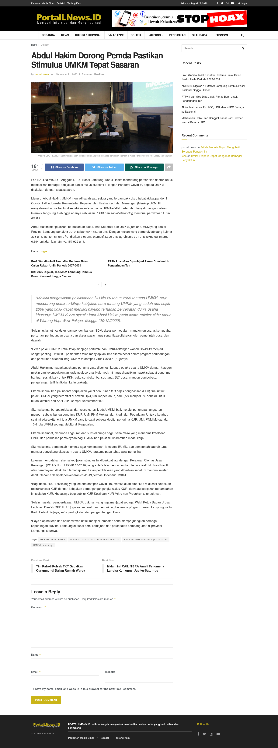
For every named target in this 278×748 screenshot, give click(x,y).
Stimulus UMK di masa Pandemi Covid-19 (94, 539)
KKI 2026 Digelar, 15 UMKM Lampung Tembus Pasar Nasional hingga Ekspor (61, 274)
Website (110, 672)
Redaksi (61, 3)
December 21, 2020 (66, 74)
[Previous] (99, 284)
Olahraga (199, 35)
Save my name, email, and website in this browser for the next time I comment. (85, 689)
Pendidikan (177, 35)
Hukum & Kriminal (88, 35)
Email (36, 672)
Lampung (154, 35)
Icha (184, 156)
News (65, 35)
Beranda (48, 35)
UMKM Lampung (43, 545)
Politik (136, 35)
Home (34, 44)
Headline (99, 74)
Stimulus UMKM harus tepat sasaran (146, 539)
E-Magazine (116, 35)
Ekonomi (221, 35)
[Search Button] (243, 48)
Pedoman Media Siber (42, 3)
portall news (42, 74)
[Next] (105, 284)
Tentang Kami (74, 3)
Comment (38, 607)
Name (36, 654)
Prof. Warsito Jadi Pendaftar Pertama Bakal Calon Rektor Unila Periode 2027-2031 (59, 263)
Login (243, 3)
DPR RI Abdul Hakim (52, 539)
